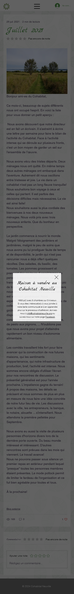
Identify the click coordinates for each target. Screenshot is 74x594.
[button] (56, 277)
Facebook (50, 317)
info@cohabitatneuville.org (39, 313)
